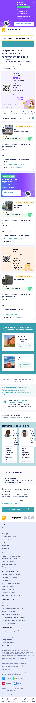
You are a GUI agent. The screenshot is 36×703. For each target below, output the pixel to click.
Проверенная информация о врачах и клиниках (12, 557)
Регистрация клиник (9, 577)
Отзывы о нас (7, 539)
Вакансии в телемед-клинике (12, 609)
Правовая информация (9, 694)
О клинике (6, 603)
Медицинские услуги (9, 637)
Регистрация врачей (9, 580)
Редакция (5, 545)
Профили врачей (8, 640)
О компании (6, 528)
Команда (5, 606)
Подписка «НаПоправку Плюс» (13, 617)
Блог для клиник (8, 586)
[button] (18, 38)
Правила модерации (9, 592)
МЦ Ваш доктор (8, 449)
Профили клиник (8, 643)
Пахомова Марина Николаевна (17, 433)
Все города (6, 645)
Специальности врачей (10, 631)
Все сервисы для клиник (11, 583)
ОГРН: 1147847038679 (8, 690)
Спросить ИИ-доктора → (9, 193)
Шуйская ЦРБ (19, 279)
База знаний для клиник (11, 595)
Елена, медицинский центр (22, 206)
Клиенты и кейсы (8, 589)
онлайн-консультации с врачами (17, 88)
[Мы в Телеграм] (25, 517)
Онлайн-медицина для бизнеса (13, 620)
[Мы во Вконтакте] (29, 517)
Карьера (5, 534)
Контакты (5, 548)
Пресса (4, 542)
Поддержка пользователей (11, 567)
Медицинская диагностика (11, 634)
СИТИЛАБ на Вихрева (26, 450)
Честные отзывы (8, 561)
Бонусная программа (9, 564)
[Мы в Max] (32, 517)
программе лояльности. (10, 503)
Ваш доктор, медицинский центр (21, 130)
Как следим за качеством (11, 614)
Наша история (7, 531)
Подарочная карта (8, 623)
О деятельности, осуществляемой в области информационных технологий (15, 673)
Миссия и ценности (9, 537)
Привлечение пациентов (11, 575)
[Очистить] (31, 38)
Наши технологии (8, 611)
